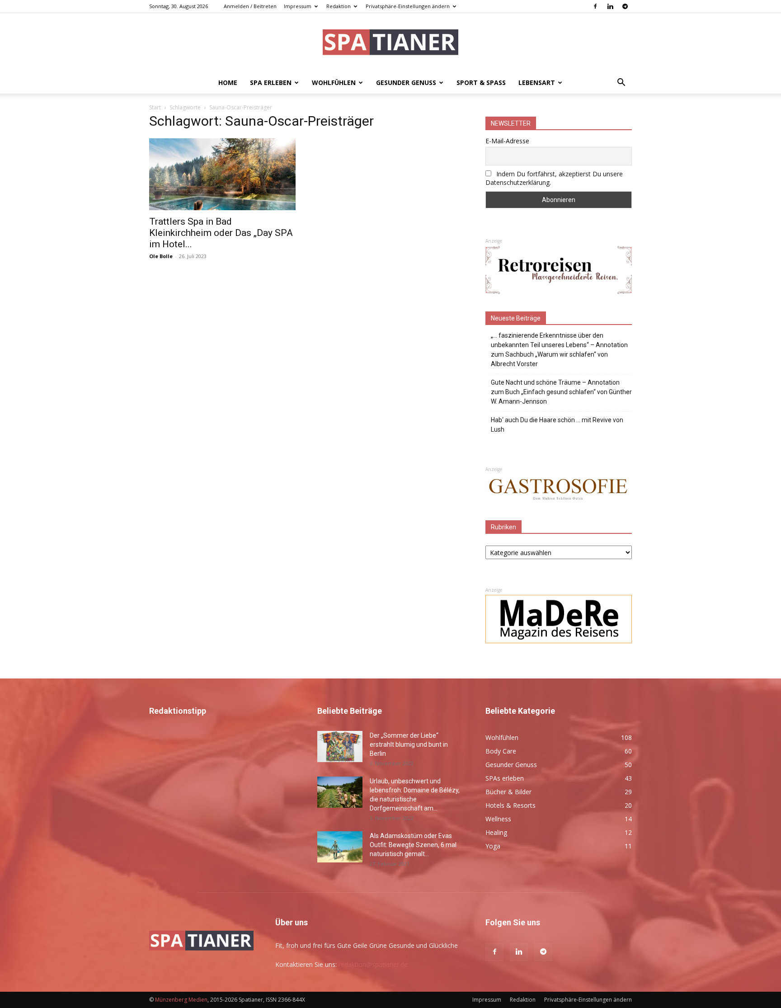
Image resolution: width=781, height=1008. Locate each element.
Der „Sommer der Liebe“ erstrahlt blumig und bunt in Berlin (409, 744)
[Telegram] (625, 6)
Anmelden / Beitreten (250, 6)
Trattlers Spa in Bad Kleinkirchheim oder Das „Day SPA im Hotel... (221, 233)
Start (155, 107)
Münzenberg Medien (181, 999)
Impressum (297, 6)
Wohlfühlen (334, 82)
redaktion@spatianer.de (373, 964)
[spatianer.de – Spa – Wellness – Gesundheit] (390, 43)
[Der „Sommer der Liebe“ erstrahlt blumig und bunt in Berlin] (339, 746)
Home (227, 82)
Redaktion (338, 6)
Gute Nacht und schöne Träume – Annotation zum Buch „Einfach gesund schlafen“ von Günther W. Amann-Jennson (561, 392)
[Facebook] (595, 6)
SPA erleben (271, 82)
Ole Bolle (161, 256)
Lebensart (536, 82)
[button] (621, 83)
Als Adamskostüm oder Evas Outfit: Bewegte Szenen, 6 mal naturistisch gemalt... (413, 844)
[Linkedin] (610, 6)
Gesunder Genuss (406, 82)
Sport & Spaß (481, 82)
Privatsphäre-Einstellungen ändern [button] (408, 6)
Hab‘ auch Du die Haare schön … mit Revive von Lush (557, 424)
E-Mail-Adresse (507, 141)
